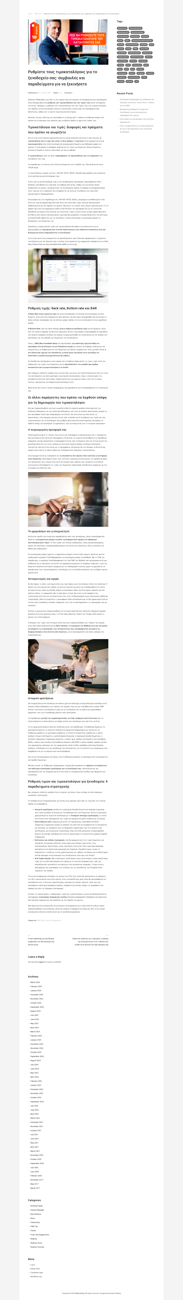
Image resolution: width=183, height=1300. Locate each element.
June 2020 (34, 1172)
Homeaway (142, 61)
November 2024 (36, 1048)
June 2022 (34, 1110)
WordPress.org (36, 1277)
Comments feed (36, 1273)
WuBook (129, 81)
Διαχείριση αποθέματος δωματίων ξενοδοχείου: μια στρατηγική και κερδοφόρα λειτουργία (134, 112)
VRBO (144, 77)
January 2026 (35, 991)
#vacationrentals (132, 44)
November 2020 (36, 1155)
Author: (56, 93)
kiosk (146, 65)
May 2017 (34, 1184)
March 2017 (35, 1188)
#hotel (120, 40)
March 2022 (35, 1118)
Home (30, 14)
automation (121, 53)
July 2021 (34, 1135)
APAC (135, 48)
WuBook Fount (36, 1243)
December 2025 (36, 995)
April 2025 (34, 1028)
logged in (42, 962)
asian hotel (144, 48)
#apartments (122, 28)
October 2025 (35, 1003)
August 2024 (35, 1061)
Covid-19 (133, 61)
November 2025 (36, 999)
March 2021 (35, 1151)
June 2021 (34, 1139)
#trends (120, 44)
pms (132, 69)
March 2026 (35, 982)
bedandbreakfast (134, 53)
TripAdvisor (121, 77)
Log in (32, 1265)
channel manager (137, 57)
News (120, 69)
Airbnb (128, 48)
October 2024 (35, 1052)
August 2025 (35, 1011)
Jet (60, 93)
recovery (140, 69)
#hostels (145, 36)
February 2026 (36, 986)
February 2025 (36, 1036)
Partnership (35, 1222)
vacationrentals (134, 77)
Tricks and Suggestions (52, 920)
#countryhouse (123, 36)
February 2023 (36, 1081)
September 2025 (37, 1007)
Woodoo (120, 81)
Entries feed (35, 1269)
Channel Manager (37, 1210)
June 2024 (34, 1069)
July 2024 (34, 1065)
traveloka (150, 73)
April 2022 (34, 1114)
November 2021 (36, 1126)
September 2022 (37, 1102)
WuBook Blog (80, 1293)
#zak (151, 44)
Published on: (33, 93)
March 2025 (35, 1032)
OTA (126, 69)
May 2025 (34, 1023)
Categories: (32, 920)
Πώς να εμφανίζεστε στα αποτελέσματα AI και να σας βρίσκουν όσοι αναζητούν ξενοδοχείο (136, 129)
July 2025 (34, 1015)
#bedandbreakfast (135, 28)
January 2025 (35, 1040)
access (120, 48)
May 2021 (34, 1143)
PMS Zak (38, 14)
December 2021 (36, 1122)
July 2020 (34, 1168)
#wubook (143, 44)
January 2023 (35, 1085)
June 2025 (34, 1019)
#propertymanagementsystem (142, 40)
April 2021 (34, 1147)
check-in (148, 57)
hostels (120, 65)
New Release (35, 1214)
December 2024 (36, 1044)
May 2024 (34, 1073)
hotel (128, 65)
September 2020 (37, 1163)
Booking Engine (36, 1206)
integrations (137, 65)
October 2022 (35, 1098)
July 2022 (34, 1106)
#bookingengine (123, 32)
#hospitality (135, 36)
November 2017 (36, 1180)
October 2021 (35, 1131)
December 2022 (36, 1089)
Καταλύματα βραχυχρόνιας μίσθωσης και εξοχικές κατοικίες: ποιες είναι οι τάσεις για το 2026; (137, 102)
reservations (122, 73)
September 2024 (37, 1056)
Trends (33, 1231)
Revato (132, 73)
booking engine (123, 57)
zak (136, 81)
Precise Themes (115, 1293)
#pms (127, 40)
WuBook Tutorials (37, 1247)
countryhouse (122, 61)
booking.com (147, 53)
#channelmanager (137, 32)
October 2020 (35, 1159)
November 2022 (36, 1093)
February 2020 (36, 1176)
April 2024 (34, 1077)
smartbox (141, 73)
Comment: (68, 93)
